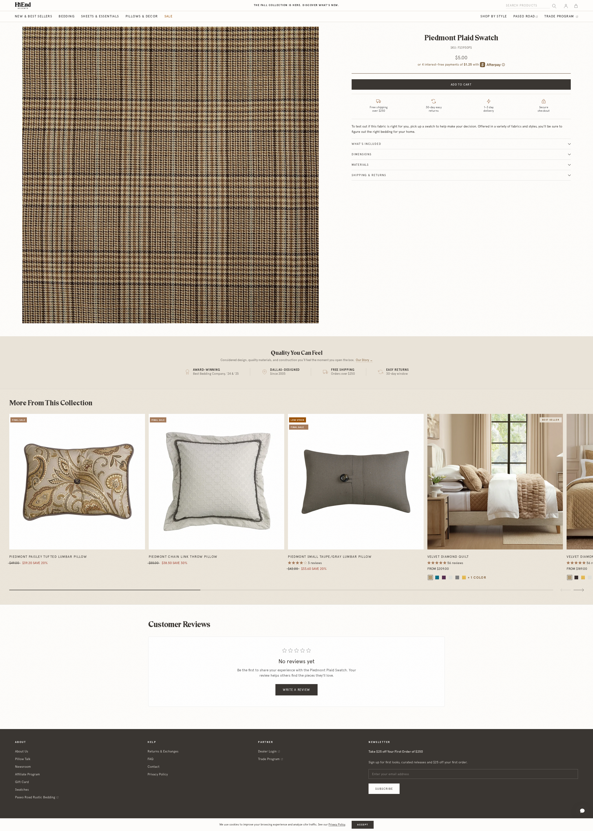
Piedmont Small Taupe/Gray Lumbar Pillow (330, 556)
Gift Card (22, 782)
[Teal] (437, 577)
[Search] (554, 5)
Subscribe (384, 788)
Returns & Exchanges (163, 751)
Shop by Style (493, 16)
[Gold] (464, 577)
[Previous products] (566, 590)
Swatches (22, 789)
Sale (168, 16)
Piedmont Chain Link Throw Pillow (183, 556)
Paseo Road (524, 16)
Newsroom (23, 766)
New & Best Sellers (33, 16)
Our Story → (364, 360)
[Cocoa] (576, 577)
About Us (21, 751)
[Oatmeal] (430, 577)
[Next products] (579, 590)
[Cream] (450, 577)
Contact (153, 766)
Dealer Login (267, 751)
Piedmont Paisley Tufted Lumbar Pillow (48, 556)
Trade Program (559, 16)
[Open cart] (576, 5)
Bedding (67, 16)
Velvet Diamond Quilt (448, 556)
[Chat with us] (582, 810)
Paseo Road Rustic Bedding (35, 797)
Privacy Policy (158, 774)
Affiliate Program (27, 774)
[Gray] (457, 577)
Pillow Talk (22, 759)
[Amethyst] (444, 577)
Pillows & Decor (142, 16)
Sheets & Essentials (100, 16)
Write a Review (296, 689)
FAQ (150, 759)
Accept (362, 824)
